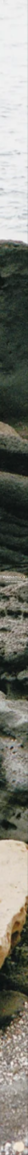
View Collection (13, 1149)
